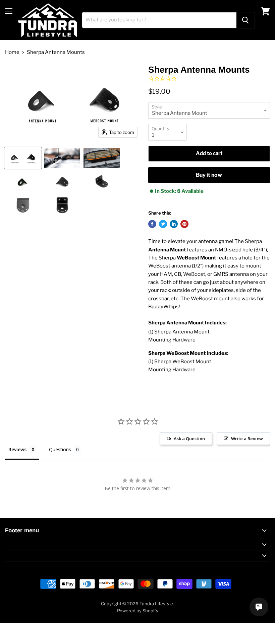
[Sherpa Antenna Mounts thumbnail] (23, 158)
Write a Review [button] (247, 439)
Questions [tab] (60, 449)
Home (12, 52)
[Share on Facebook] (152, 224)
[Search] (245, 20)
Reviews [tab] (17, 449)
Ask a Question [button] (189, 439)
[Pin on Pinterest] (184, 224)
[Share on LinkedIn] (174, 224)
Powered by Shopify (137, 610)
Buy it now (209, 175)
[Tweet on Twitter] (163, 224)
